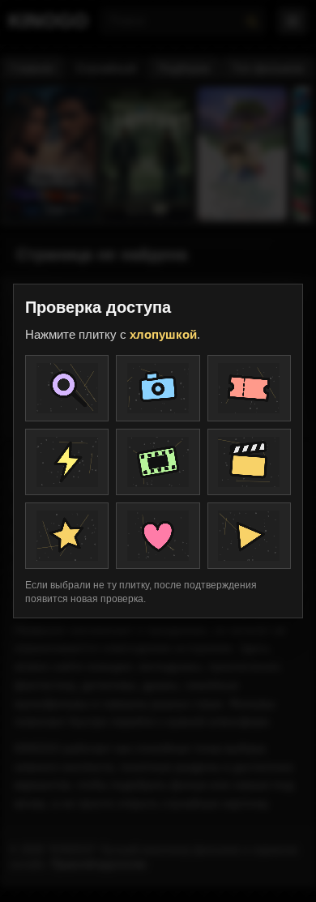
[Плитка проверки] (67, 388)
